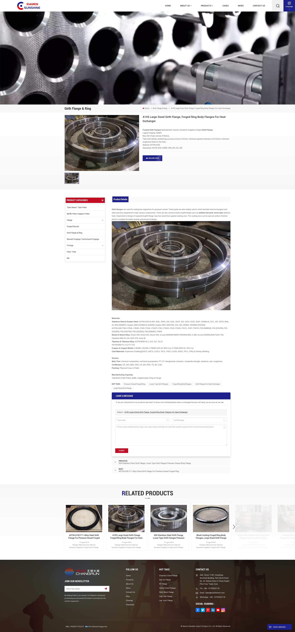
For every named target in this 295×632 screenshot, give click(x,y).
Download (130, 605)
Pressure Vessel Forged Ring (134, 384)
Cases (225, 5)
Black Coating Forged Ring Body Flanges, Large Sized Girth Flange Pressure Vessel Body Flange (211, 536)
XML (67, 627)
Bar (68, 258)
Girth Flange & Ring (160, 108)
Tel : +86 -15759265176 (210, 588)
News (241, 5)
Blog (128, 596)
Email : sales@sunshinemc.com (212, 593)
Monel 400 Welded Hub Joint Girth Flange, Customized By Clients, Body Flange (253, 536)
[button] (234, 527)
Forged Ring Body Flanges (182, 384)
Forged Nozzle (73, 226)
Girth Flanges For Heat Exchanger (208, 384)
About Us (185, 5)
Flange (69, 220)
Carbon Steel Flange (167, 588)
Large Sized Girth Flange (122, 388)
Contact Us (259, 5)
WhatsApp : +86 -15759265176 (212, 597)
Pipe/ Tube (71, 252)
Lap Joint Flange (166, 600)
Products (206, 5)
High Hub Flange (165, 596)
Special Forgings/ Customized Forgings (83, 239)
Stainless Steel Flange (168, 576)
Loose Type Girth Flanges (159, 384)
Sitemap (129, 600)
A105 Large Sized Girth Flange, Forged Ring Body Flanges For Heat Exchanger (156, 412)
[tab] (120, 199)
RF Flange (163, 584)
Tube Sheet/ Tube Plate (77, 207)
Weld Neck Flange (166, 592)
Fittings (70, 245)
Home (168, 5)
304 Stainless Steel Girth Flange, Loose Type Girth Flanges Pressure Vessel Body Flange (168, 536)
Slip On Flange (165, 580)
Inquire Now (153, 158)
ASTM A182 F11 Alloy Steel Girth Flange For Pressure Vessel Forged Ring (84, 536)
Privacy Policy (77, 627)
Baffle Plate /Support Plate (78, 214)
